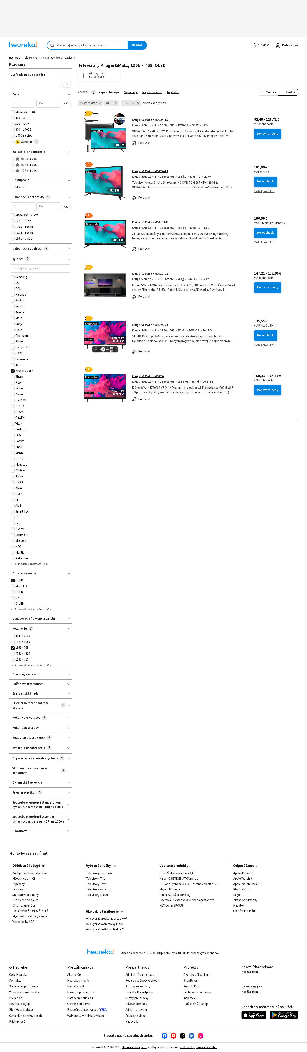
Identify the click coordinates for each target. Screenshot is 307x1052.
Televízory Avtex (97, 889)
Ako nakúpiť (75, 975)
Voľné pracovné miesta (24, 992)
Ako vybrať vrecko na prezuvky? (106, 919)
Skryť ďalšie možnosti (28, 564)
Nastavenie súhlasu (80, 998)
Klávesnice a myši (23, 879)
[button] (36, 83)
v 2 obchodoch (263, 124)
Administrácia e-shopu (139, 975)
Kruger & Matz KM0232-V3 (150, 274)
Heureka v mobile (78, 980)
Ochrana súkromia (78, 1004)
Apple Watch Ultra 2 (246, 884)
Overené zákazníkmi (196, 975)
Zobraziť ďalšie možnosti (31, 609)
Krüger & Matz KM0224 (148, 376)
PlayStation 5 (241, 889)
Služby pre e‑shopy (137, 986)
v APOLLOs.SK (263, 326)
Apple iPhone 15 (243, 873)
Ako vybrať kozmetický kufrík (104, 924)
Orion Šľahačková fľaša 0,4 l (177, 873)
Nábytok (238, 906)
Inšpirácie (189, 998)
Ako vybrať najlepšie (102, 911)
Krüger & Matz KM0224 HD (150, 222)
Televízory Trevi (96, 884)
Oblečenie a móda (244, 911)
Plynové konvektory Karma (29, 916)
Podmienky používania (23, 986)
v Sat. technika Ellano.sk (269, 223)
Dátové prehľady (136, 1004)
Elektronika (31, 58)
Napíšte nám (249, 972)
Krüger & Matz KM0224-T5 (150, 120)
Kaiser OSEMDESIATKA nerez (179, 879)
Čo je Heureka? (19, 975)
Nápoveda (131, 1021)
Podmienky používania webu (198, 1047)
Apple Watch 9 (242, 879)
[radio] (13, 159)
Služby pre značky (136, 998)
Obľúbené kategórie (28, 865)
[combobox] (87, 45)
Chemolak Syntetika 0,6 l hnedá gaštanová (187, 900)
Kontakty (15, 980)
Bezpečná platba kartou (82, 1010)
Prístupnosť (17, 1021)
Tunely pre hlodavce (25, 900)
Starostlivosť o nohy (25, 895)
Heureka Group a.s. (134, 1047)
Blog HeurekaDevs (21, 1010)
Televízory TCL (95, 879)
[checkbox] (13, 112)
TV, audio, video (50, 58)
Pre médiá (15, 998)
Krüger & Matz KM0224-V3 (150, 325)
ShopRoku (190, 980)
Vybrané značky (98, 865)
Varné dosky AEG (23, 922)
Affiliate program (136, 1010)
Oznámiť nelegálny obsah (25, 1016)
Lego (236, 895)
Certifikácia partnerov (197, 992)
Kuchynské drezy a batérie (29, 873)
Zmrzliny (17, 889)
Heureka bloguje (19, 1004)
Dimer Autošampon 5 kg (175, 895)
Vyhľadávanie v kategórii (28, 75)
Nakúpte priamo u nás (81, 992)
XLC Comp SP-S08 (171, 906)
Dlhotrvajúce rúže (24, 906)
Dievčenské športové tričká (30, 911)
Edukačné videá (135, 1016)
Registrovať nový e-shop (141, 980)
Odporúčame (243, 865)
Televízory (69, 58)
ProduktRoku (192, 986)
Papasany (18, 884)
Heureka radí (75, 986)
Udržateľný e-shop (195, 1004)
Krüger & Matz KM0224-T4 (150, 171)
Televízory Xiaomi (97, 895)
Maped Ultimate (170, 889)
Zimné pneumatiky (245, 900)
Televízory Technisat (99, 873)
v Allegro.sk (261, 172)
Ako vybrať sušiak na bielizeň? (105, 930)
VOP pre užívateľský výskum (85, 1016)
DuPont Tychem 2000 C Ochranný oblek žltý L (189, 884)
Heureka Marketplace (139, 992)
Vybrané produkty (174, 865)
